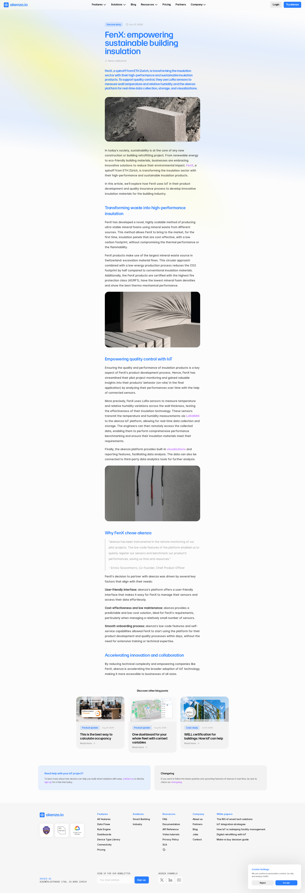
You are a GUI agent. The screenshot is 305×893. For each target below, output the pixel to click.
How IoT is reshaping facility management (241, 829)
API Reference (171, 829)
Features (102, 814)
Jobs (195, 834)
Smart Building (141, 819)
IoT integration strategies (231, 824)
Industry (137, 824)
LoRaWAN (192, 416)
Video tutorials (171, 834)
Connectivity (104, 844)
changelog (176, 782)
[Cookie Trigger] (164, 849)
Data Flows (103, 824)
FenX (189, 165)
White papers (225, 814)
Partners (197, 824)
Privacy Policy (171, 839)
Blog (196, 829)
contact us (128, 778)
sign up (48, 782)
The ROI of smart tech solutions (234, 819)
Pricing (101, 849)
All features (103, 819)
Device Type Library (108, 839)
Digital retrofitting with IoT (231, 834)
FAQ (165, 819)
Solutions (138, 814)
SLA (165, 844)
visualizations (176, 449)
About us (198, 819)
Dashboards (104, 834)
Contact (197, 839)
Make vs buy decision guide (233, 839)
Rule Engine (104, 829)
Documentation (171, 824)
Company (198, 814)
